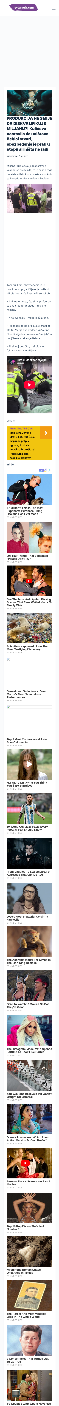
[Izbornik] (54, 8)
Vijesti (24, 156)
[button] (29, 102)
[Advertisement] (29, 47)
